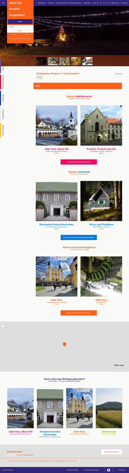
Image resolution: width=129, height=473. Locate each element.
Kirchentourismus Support (91, 470)
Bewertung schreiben (111, 452)
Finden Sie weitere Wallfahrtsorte (78, 162)
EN (101, 3)
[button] (64, 344)
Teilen (27, 34)
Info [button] (93, 3)
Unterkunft (51, 3)
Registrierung (115, 3)
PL (104, 3)
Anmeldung (124, 3)
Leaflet (118, 371)
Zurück (119, 74)
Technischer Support (72, 470)
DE (107, 3)
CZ (98, 3)
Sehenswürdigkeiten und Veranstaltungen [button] (68, 3)
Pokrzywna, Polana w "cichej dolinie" (58, 73)
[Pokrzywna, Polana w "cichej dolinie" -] (41, 61)
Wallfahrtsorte (42, 3)
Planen (20, 21)
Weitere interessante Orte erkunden (79, 313)
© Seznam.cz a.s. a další (124, 371)
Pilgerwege (87, 3)
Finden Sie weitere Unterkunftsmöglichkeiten (78, 237)
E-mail (14, 34)
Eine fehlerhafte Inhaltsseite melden (20, 38)
